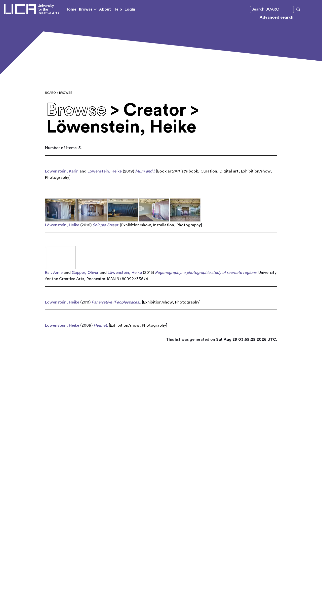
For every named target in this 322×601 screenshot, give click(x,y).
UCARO (50, 92)
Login (130, 9)
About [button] (105, 9)
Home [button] (70, 9)
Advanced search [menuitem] (276, 17)
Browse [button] (86, 9)
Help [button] (117, 9)
